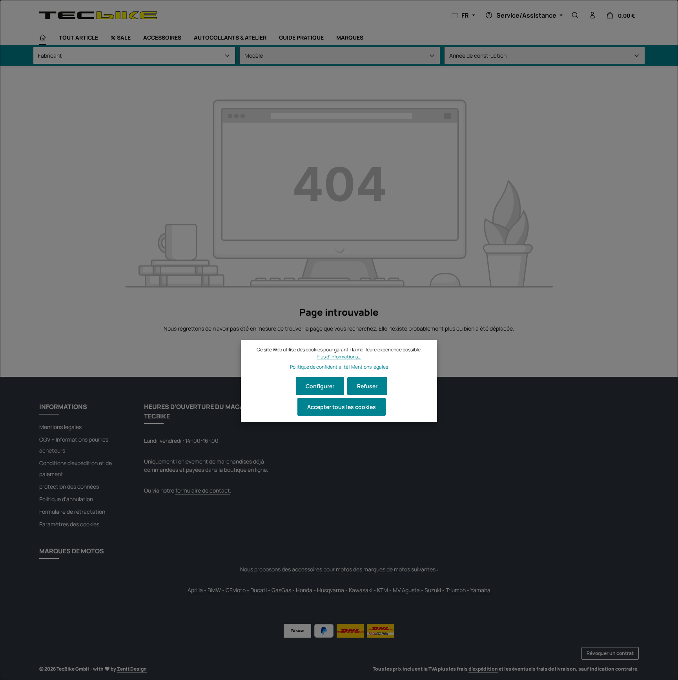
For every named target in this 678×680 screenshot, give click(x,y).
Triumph (456, 590)
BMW (214, 590)
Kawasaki (360, 590)
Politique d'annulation (66, 499)
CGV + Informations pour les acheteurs (73, 445)
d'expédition (483, 668)
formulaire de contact (202, 490)
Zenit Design (132, 668)
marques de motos (386, 569)
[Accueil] (43, 38)
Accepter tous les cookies (341, 407)
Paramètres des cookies (69, 524)
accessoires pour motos (322, 569)
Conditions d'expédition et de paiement (75, 468)
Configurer (320, 386)
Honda (304, 590)
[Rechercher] (575, 15)
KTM (382, 590)
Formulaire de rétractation (72, 511)
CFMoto (236, 590)
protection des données (69, 486)
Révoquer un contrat (610, 653)
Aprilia (195, 590)
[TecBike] (98, 15)
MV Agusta (406, 590)
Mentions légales (60, 427)
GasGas (281, 590)
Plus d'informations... (339, 356)
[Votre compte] (592, 15)
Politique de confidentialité (319, 367)
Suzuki (433, 590)
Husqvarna (330, 590)
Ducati (258, 590)
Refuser (367, 386)
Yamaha (480, 590)
